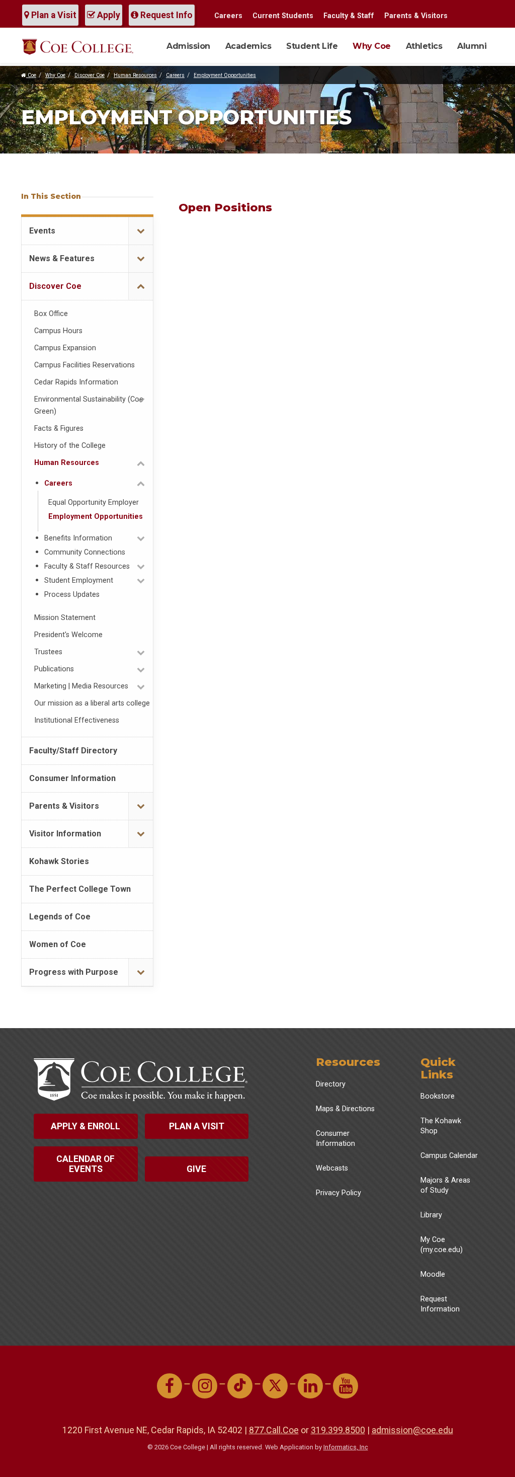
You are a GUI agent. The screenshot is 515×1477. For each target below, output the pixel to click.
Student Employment (78, 580)
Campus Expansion (65, 348)
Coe (31, 75)
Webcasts (332, 1168)
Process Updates (72, 594)
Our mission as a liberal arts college (92, 703)
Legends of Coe (60, 916)
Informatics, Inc (345, 1447)
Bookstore (437, 1096)
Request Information (440, 1304)
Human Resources (135, 75)
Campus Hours (58, 331)
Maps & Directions (345, 1109)
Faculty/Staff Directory (73, 750)
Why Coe (372, 46)
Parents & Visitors (416, 16)
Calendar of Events (85, 1164)
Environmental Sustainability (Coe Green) (88, 405)
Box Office (51, 313)
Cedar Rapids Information (76, 382)
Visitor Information (65, 833)
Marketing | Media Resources (81, 686)
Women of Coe (57, 944)
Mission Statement (65, 617)
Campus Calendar (449, 1155)
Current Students (282, 16)
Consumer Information (72, 778)
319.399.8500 (338, 1430)
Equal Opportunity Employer (93, 502)
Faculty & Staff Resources (87, 566)
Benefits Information (78, 538)
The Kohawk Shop (440, 1126)
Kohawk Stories (59, 861)
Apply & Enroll (85, 1126)
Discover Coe (89, 75)
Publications (54, 669)
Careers (228, 16)
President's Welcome (68, 635)
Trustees (48, 652)
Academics (248, 46)
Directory (331, 1084)
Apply (107, 15)
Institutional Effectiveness (76, 720)
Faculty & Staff (348, 16)
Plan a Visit (52, 15)
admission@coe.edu (412, 1430)
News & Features (62, 258)
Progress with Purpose (73, 972)
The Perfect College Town (80, 889)
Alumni (471, 46)
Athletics (424, 46)
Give (196, 1169)
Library (431, 1215)
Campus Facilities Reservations (84, 365)
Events (42, 231)
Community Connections (84, 552)
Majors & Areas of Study (445, 1185)
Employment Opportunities (225, 75)
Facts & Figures (58, 428)
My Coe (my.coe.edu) (441, 1244)
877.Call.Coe (274, 1430)
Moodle (432, 1274)
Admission (188, 46)
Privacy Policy (338, 1193)
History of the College (70, 445)
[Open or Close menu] (140, 231)
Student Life (311, 46)
